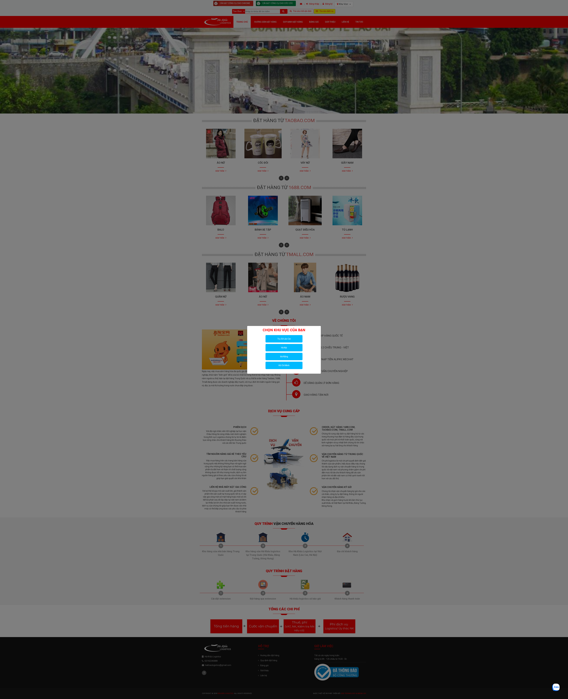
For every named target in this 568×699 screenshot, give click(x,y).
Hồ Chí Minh (284, 365)
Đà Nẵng (284, 356)
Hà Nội (284, 347)
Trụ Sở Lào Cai (284, 339)
